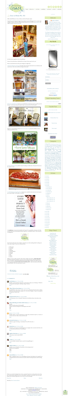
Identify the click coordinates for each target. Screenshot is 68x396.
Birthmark (54, 145)
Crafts (46, 147)
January (48, 209)
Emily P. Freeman (53, 241)
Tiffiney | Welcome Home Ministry (15, 288)
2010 (47, 222)
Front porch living (54, 154)
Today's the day (54, 123)
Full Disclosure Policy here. (34, 394)
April (48, 204)
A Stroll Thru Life (53, 233)
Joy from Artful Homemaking (12, 165)
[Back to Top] (65, 393)
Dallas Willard (57, 147)
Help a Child (50, 281)
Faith (59, 152)
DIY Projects (48, 150)
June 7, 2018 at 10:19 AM (32, 302)
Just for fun (56, 160)
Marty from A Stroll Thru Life (12, 103)
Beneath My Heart (53, 236)
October (48, 190)
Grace (49, 155)
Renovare (52, 165)
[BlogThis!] (25, 274)
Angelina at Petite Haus (13, 333)
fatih (59, 153)
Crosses (51, 147)
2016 (47, 213)
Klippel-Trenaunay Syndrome (53, 161)
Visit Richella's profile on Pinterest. (53, 88)
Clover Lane (53, 238)
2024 (47, 176)
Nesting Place (53, 246)
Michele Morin (11, 326)
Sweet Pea (53, 251)
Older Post (40, 378)
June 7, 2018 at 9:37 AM (26, 288)
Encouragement (47, 151)
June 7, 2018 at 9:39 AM (22, 296)
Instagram (37, 22)
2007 (47, 227)
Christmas (48, 146)
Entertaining (54, 151)
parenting (52, 164)
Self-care (57, 165)
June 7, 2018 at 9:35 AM (19, 281)
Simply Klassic (38, 387)
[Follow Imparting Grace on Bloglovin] (53, 95)
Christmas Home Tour (54, 117)
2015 (47, 214)
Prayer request (54, 128)
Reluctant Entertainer (53, 247)
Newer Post (9, 378)
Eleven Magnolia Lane (53, 240)
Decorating (48, 149)
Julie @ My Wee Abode (13, 320)
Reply (10, 285)
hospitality (59, 159)
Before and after (49, 145)
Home (25, 378)
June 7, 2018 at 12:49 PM (22, 333)
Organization (47, 164)
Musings (57, 163)
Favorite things (47, 154)
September (49, 191)
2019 (47, 184)
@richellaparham (53, 93)
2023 (47, 177)
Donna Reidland (12, 354)
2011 (47, 221)
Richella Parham (55, 20)
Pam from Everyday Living (25, 128)
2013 (47, 217)
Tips (58, 169)
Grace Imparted (52, 157)
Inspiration (49, 160)
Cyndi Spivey (53, 239)
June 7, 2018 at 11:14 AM (22, 320)
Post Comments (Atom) (16, 380)
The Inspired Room (53, 245)
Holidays (48, 158)
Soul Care (59, 166)
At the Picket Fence (53, 234)
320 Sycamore (53, 253)
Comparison (57, 146)
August (48, 193)
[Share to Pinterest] (28, 274)
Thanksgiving (51, 169)
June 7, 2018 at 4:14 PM (20, 345)
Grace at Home (55, 155)
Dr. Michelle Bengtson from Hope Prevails (14, 192)
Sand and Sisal (53, 248)
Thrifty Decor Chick (52, 254)
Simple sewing (52, 166)
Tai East (10, 339)
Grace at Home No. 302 (51, 201)
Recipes (46, 165)
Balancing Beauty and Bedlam (53, 235)
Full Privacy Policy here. (34, 395)
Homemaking (52, 159)
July (47, 195)
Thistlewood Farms (53, 252)
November (49, 188)
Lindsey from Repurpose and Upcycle (13, 65)
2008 (47, 225)
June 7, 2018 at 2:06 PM (16, 339)
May (48, 203)
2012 (47, 219)
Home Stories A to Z (52, 242)
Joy (10, 313)
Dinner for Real (57, 149)
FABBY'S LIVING (12, 345)
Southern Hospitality (52, 250)
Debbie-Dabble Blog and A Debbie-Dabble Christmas (18, 302)
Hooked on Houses (53, 244)
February (48, 207)
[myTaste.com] (53, 278)
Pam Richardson (12, 281)
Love (60, 161)
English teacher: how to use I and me (54, 112)
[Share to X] (26, 274)
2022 (47, 179)
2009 (47, 224)
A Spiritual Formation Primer (54, 144)
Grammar (59, 157)
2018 (47, 185)
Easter (57, 150)
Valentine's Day (52, 170)
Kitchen (46, 161)
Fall (48, 153)
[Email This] (24, 274)
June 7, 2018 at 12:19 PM (19, 326)
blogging (59, 145)
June (48, 196)
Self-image (46, 166)
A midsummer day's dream (52, 133)
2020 (47, 182)
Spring (46, 169)
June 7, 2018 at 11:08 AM (15, 313)
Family (53, 153)
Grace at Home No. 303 (51, 199)
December (49, 187)
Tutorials (46, 170)
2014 (47, 216)
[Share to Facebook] (27, 274)
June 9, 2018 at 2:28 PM (19, 354)
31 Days (46, 144)
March (48, 206)
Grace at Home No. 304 (51, 197)
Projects (57, 164)
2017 (47, 211)
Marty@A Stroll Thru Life (13, 296)
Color (53, 146)
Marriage (47, 163)
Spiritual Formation (52, 168)
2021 (47, 180)
